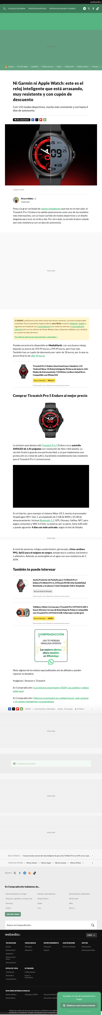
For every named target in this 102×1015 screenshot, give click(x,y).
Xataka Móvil (10, 950)
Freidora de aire (47, 67)
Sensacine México (50, 994)
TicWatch (80, 709)
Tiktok (97, 8)
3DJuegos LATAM (31, 994)
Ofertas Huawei (61, 863)
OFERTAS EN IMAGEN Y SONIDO (62, 8)
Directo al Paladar (69, 947)
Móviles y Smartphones (46, 894)
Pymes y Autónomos (29, 976)
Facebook (93, 8)
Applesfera (9, 954)
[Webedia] (96, 1)
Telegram (84, 8)
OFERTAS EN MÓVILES (37, 8)
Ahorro (72, 908)
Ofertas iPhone (75, 863)
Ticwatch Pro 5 (50, 445)
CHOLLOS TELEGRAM (16, 8)
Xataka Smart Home (11, 958)
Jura (39, 908)
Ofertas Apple (46, 863)
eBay (71, 903)
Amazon (95, 67)
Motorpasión (86, 947)
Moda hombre (42, 898)
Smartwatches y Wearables (44, 709)
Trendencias (10, 972)
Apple (39, 903)
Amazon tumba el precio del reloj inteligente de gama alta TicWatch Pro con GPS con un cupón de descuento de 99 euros (56, 856)
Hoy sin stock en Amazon (43, 591)
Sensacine (47, 947)
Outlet (59, 67)
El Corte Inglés (22, 67)
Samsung (9, 903)
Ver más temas (12, 914)
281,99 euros (38, 355)
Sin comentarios (23, 120)
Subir (89, 935)
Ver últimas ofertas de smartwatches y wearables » (36, 337)
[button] (28, 198)
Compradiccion (11, 979)
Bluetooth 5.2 (47, 520)
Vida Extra (28, 950)
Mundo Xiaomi (11, 963)
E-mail (44, 119)
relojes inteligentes (51, 208)
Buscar (93, 925)
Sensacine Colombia (51, 998)
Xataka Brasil (10, 998)
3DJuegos (28, 947)
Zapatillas (34, 67)
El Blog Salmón (30, 972)
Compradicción (43, 326)
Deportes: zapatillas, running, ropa (19, 898)
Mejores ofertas (83, 67)
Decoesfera (10, 975)
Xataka (8, 947)
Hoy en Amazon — (44, 380)
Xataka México (11, 994)
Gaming (11, 67)
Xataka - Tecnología (65, 709)
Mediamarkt (69, 67)
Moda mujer (73, 898)
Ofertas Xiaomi (31, 863)
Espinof (46, 950)
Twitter (88, 8)
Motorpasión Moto (88, 950)
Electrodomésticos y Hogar (16, 894)
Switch (8, 908)
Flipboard (40, 119)
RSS (30, 873)
